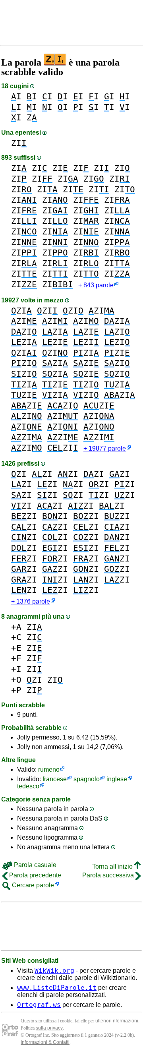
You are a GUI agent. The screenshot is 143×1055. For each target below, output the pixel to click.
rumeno (49, 769)
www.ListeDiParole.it (57, 987)
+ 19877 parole (104, 448)
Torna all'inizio (113, 866)
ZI (19, 143)
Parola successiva (108, 875)
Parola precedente (34, 875)
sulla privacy (49, 1028)
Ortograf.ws (39, 1005)
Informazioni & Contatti (45, 1042)
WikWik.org (54, 970)
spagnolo (86, 779)
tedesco (28, 786)
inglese (116, 779)
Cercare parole (32, 885)
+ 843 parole (96, 285)
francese (55, 779)
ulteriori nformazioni (116, 1021)
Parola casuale (34, 864)
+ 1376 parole (30, 601)
